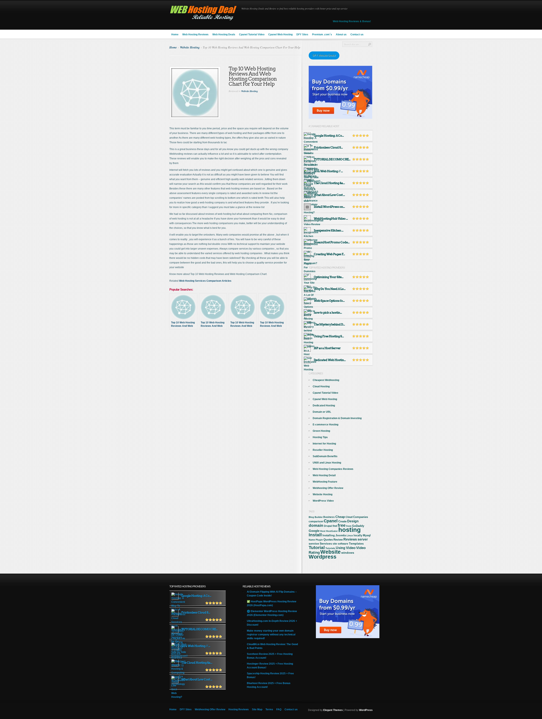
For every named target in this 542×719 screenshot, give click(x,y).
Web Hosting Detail (324, 475)
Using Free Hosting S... (329, 336)
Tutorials (330, 548)
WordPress (366, 710)
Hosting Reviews (238, 709)
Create (342, 521)
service (314, 543)
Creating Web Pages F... (329, 254)
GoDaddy (358, 525)
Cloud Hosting (321, 386)
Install (315, 534)
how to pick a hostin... (328, 312)
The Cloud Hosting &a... (329, 183)
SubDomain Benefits (325, 456)
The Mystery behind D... (329, 324)
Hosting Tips (320, 437)
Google (314, 531)
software (343, 543)
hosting (349, 529)
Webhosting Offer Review (328, 488)
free (342, 525)
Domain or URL (322, 411)
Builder (319, 517)
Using (340, 548)
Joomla (340, 535)
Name (312, 539)
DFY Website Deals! (324, 55)
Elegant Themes (333, 710)
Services (326, 543)
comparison (316, 521)
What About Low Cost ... (329, 195)
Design (353, 521)
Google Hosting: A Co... (329, 135)
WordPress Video (323, 500)
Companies (360, 517)
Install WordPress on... (329, 206)
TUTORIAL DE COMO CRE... (332, 159)
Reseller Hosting (323, 450)
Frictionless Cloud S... (328, 147)
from (348, 526)
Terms (269, 709)
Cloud (349, 517)
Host (322, 531)
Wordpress (322, 557)
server (363, 539)
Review (338, 539)
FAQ (278, 709)
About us (341, 34)
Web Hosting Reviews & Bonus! (352, 21)
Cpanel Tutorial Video (251, 34)
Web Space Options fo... (329, 300)
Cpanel (331, 521)
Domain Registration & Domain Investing (337, 418)
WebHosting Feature (325, 481)
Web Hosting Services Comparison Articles (205, 280)
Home (174, 34)
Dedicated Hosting (324, 405)
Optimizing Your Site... (328, 277)
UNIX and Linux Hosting (327, 462)
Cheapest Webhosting (326, 380)
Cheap (340, 517)
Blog (311, 517)
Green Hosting (321, 430)
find (335, 525)
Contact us (357, 34)
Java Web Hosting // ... (328, 171)
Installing (328, 535)
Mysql (367, 535)
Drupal (328, 526)
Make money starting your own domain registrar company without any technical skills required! (271, 634)
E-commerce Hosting (325, 424)
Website (330, 552)
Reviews (350, 539)
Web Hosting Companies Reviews (333, 469)
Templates (356, 543)
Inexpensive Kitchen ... (328, 230)
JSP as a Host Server (327, 348)
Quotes (328, 539)
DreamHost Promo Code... (332, 242)
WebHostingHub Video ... (331, 218)
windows (347, 552)
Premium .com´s (322, 34)
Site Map (257, 709)
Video (350, 548)
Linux (350, 535)
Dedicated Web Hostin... (330, 360)
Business (329, 517)
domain (316, 525)
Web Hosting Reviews (195, 34)
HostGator (332, 531)
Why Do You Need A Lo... (330, 289)
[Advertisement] (235, 348)
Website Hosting (190, 47)
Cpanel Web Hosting (280, 34)
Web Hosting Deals (223, 34)
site (335, 543)
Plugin (319, 539)
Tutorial (317, 547)
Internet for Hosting (324, 443)
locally (358, 535)
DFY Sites (302, 34)
